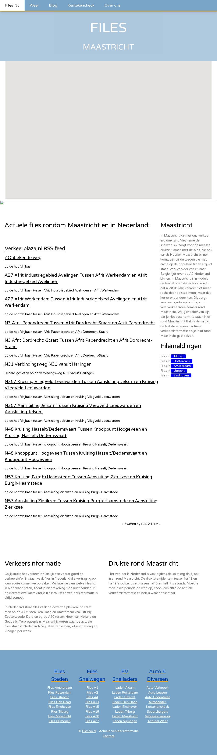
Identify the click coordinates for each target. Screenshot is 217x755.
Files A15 (92, 707)
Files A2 (92, 692)
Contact (108, 736)
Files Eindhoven (59, 707)
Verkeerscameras (157, 716)
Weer (34, 5)
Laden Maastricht (125, 716)
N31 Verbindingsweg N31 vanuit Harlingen (48, 364)
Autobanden (158, 702)
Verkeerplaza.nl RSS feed (35, 249)
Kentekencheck (80, 5)
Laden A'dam (125, 688)
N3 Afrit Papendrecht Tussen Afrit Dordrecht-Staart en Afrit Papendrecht (80, 323)
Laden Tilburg (125, 711)
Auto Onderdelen (157, 697)
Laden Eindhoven (125, 707)
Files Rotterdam (59, 692)
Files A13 (92, 702)
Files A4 (92, 697)
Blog (53, 5)
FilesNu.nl (89, 731)
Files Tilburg (59, 711)
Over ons (112, 5)
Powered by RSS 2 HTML (141, 524)
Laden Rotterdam (125, 692)
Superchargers (157, 711)
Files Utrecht (59, 697)
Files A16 (92, 711)
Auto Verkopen (157, 688)
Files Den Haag (60, 702)
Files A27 (92, 721)
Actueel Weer (157, 721)
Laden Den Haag (125, 702)
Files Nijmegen (60, 721)
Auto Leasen (157, 692)
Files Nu (12, 5)
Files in (173, 356)
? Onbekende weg (23, 257)
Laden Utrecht (124, 697)
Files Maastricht (59, 716)
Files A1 (92, 688)
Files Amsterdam (59, 688)
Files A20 (92, 716)
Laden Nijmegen (125, 721)
